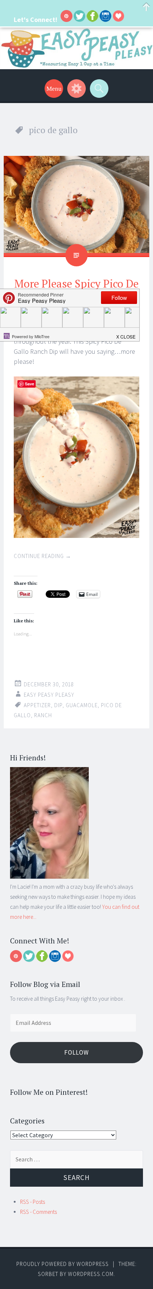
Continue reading (42, 555)
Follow (76, 1052)
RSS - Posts (32, 1201)
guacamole (82, 705)
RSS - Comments (38, 1211)
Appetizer (37, 705)
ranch (43, 715)
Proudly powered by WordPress (62, 1263)
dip (58, 705)
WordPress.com (91, 1273)
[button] (126, 334)
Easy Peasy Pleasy (49, 694)
